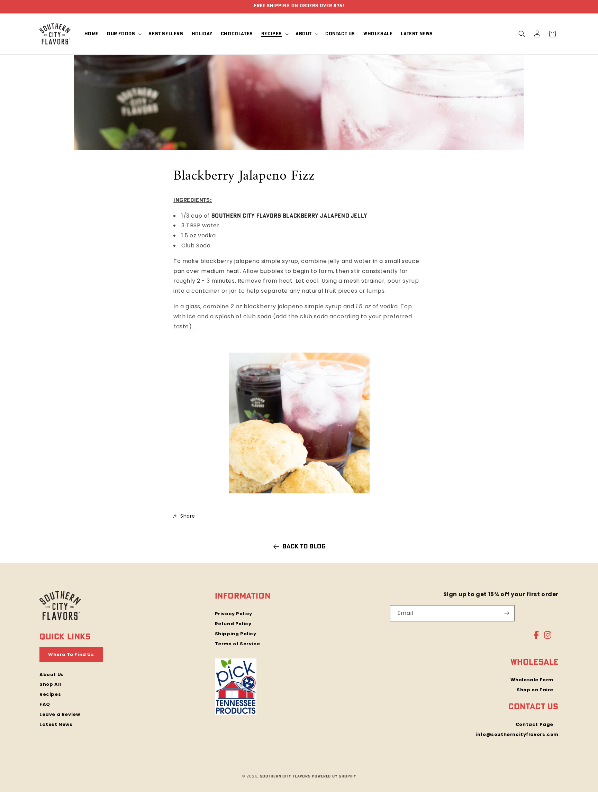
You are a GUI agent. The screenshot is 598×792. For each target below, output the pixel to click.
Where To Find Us (71, 654)
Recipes (50, 694)
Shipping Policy (235, 633)
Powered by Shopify (334, 776)
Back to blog (304, 547)
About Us (51, 674)
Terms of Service (237, 643)
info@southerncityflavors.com (517, 734)
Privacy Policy (233, 614)
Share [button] (187, 515)
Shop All (50, 684)
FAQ (44, 704)
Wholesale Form (531, 680)
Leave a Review (59, 714)
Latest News (56, 724)
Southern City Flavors (285, 776)
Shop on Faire (535, 689)
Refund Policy (233, 623)
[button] (123, 34)
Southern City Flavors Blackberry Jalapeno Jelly (289, 216)
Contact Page (534, 725)
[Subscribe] (506, 613)
